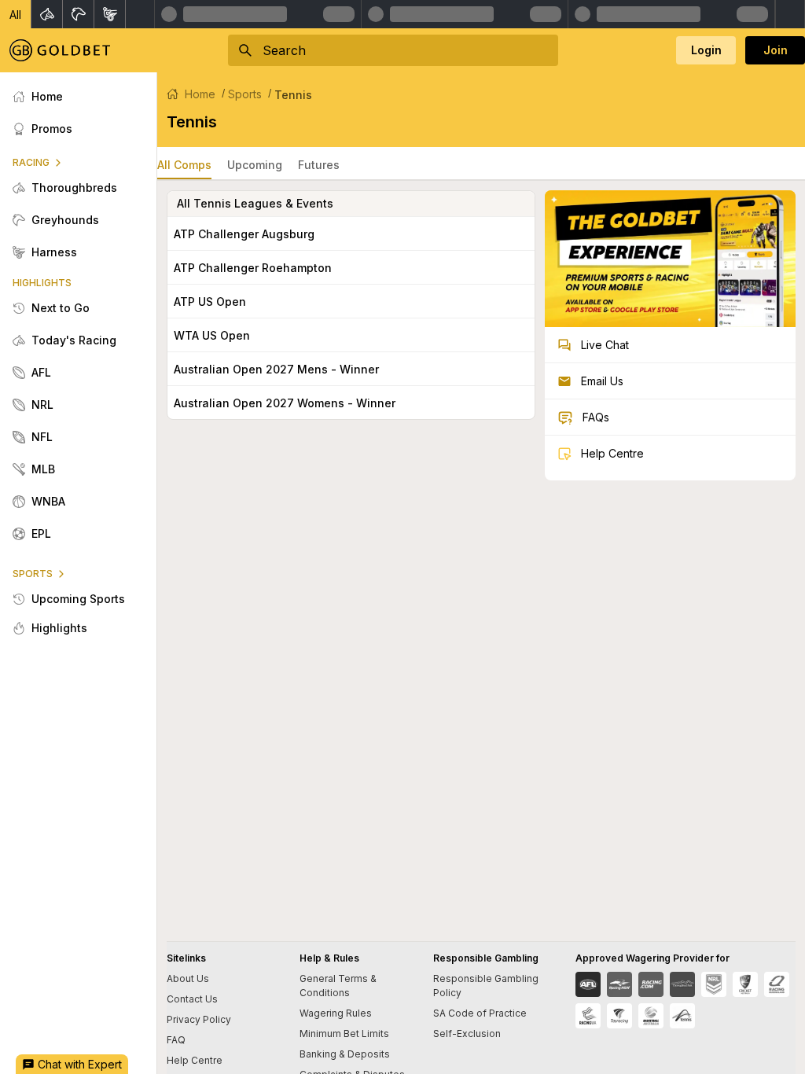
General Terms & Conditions (338, 986)
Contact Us (192, 999)
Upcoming (254, 164)
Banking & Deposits (345, 1054)
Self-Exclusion (467, 1033)
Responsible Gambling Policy (486, 986)
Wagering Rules (336, 1013)
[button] (15, 14)
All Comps (184, 164)
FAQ (176, 1040)
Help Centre (194, 1060)
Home (200, 94)
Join (775, 50)
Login (706, 50)
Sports (245, 94)
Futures (319, 164)
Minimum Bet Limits (344, 1033)
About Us (188, 978)
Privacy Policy (199, 1019)
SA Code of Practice (480, 1013)
